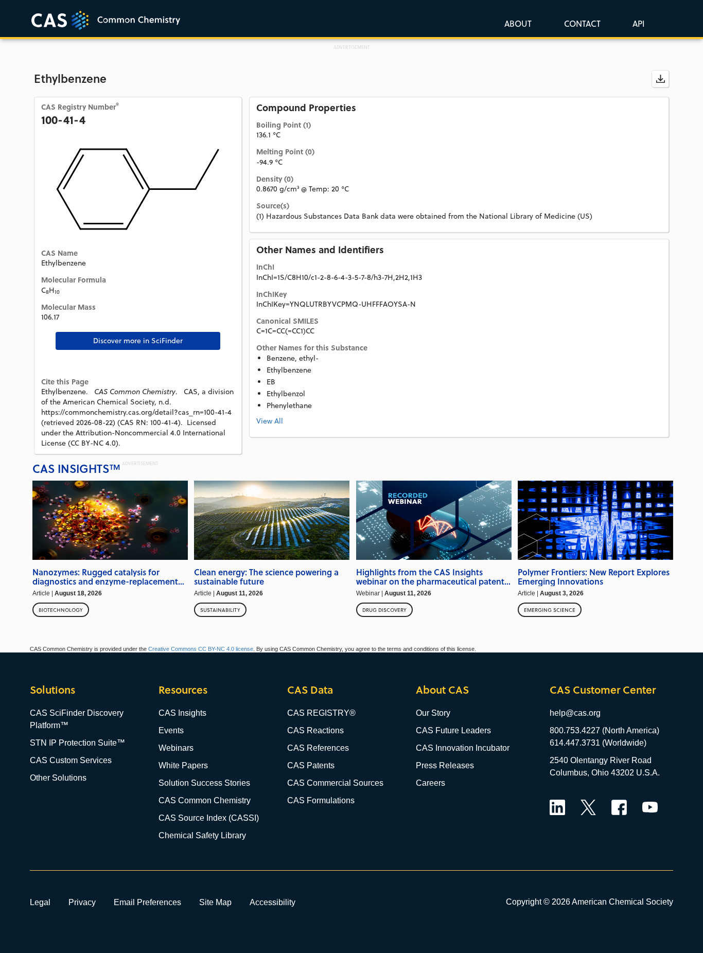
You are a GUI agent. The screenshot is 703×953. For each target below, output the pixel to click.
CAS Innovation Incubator (462, 748)
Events (171, 730)
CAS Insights (182, 713)
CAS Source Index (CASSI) (209, 818)
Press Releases (445, 765)
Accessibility (272, 902)
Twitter (588, 807)
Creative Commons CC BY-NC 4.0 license (200, 649)
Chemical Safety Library (202, 835)
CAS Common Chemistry (205, 800)
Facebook (619, 807)
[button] (636, 23)
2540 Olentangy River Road (601, 760)
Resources (183, 689)
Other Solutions (58, 777)
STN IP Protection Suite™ (77, 742)
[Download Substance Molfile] (660, 78)
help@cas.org (575, 713)
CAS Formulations (321, 800)
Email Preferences (147, 902)
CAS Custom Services (71, 760)
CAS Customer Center (603, 689)
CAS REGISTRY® (321, 713)
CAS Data (310, 689)
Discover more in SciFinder (138, 341)
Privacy (82, 902)
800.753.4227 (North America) (604, 730)
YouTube (650, 807)
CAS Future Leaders (453, 730)
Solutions (52, 689)
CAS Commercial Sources (335, 783)
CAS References (318, 748)
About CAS (442, 689)
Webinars (176, 748)
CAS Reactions (315, 730)
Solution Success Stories (204, 783)
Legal (40, 902)
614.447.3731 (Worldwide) (598, 742)
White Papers (183, 765)
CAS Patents (311, 765)
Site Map (215, 902)
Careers (430, 783)
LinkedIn (557, 807)
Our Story (433, 713)
